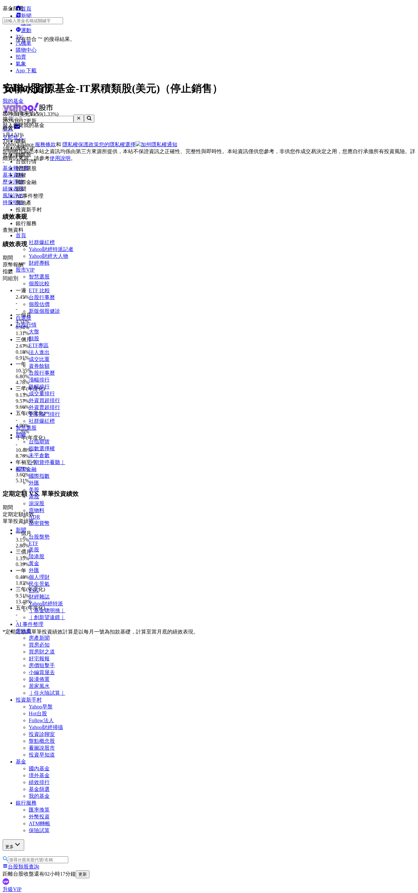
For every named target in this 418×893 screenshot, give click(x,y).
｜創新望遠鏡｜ (47, 617)
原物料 (36, 510)
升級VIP (12, 889)
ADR (34, 517)
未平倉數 (39, 455)
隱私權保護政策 (80, 144)
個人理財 (39, 577)
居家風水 (39, 686)
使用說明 (60, 158)
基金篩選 (39, 789)
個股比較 (39, 283)
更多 (9, 846)
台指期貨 (39, 441)
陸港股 (36, 556)
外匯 (34, 483)
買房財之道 (42, 651)
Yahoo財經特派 (46, 603)
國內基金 (39, 768)
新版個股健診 (44, 311)
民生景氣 (39, 584)
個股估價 (39, 304)
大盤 (34, 331)
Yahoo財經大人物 (48, 256)
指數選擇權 (42, 448)
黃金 (34, 563)
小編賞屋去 (42, 672)
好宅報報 (39, 658)
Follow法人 (41, 720)
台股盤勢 (39, 537)
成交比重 (39, 359)
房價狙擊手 (42, 665)
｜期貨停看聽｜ (47, 462)
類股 (34, 338)
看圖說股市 (42, 748)
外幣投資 (39, 816)
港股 (34, 496)
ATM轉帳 (39, 823)
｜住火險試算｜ (47, 693)
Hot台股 (38, 713)
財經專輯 (39, 263)
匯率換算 (39, 810)
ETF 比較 (39, 290)
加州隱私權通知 (159, 144)
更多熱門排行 (44, 414)
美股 (34, 489)
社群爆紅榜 (42, 242)
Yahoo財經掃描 (46, 727)
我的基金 (39, 796)
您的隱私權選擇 (117, 144)
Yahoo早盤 (41, 706)
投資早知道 (42, 755)
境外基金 (39, 775)
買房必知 (39, 645)
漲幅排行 (39, 380)
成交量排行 (42, 393)
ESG (34, 590)
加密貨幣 (39, 523)
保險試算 (39, 830)
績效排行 (39, 782)
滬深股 (36, 503)
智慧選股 (39, 276)
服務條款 (45, 144)
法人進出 (39, 352)
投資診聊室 (42, 734)
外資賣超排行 (44, 407)
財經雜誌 (39, 596)
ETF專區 (39, 345)
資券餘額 (39, 366)
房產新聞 (39, 638)
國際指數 (39, 476)
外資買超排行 (44, 400)
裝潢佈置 (39, 679)
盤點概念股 (42, 741)
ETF (33, 543)
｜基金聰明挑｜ (47, 610)
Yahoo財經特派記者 (51, 249)
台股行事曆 (42, 297)
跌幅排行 (39, 386)
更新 (82, 874)
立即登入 (13, 137)
